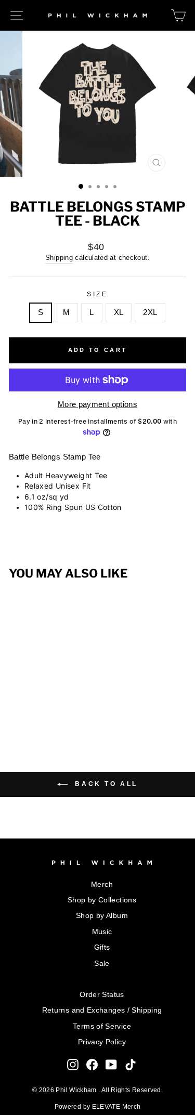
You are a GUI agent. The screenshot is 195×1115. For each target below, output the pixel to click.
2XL (150, 312)
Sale (101, 963)
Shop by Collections (102, 900)
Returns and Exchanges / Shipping (102, 1010)
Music (102, 932)
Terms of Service (102, 1026)
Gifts (102, 947)
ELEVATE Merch (116, 1106)
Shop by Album (102, 916)
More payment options (97, 404)
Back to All (105, 784)
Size (97, 294)
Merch (102, 884)
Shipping (59, 257)
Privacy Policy (102, 1042)
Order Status (102, 995)
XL (119, 312)
